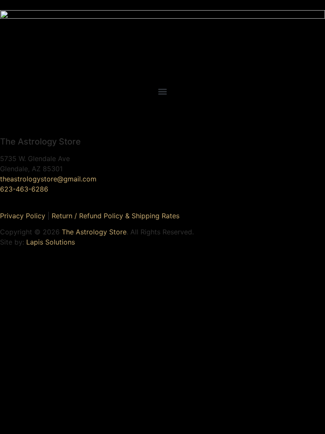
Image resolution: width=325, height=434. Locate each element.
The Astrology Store (94, 232)
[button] (162, 91)
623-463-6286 (24, 189)
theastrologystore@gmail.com (48, 179)
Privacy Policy (22, 215)
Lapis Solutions (50, 242)
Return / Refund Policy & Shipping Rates (115, 215)
